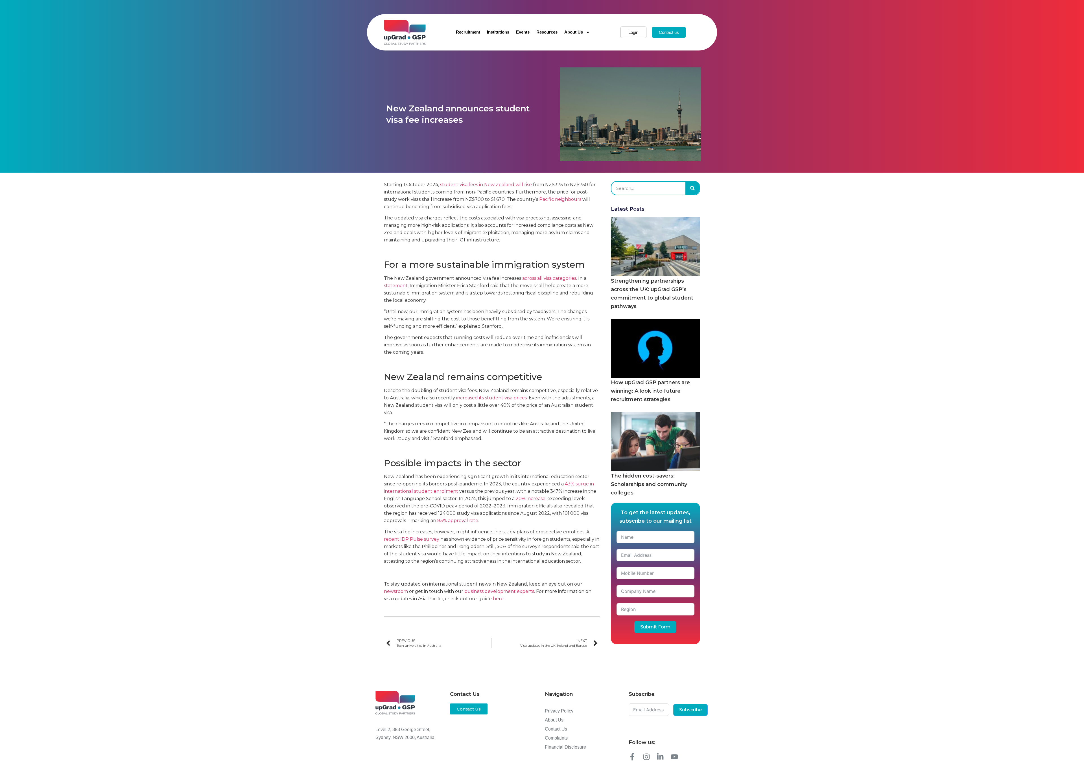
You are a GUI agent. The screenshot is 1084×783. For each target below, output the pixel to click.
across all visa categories (549, 278)
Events (523, 32)
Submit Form (655, 627)
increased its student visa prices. (492, 398)
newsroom (396, 591)
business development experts (499, 591)
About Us (573, 32)
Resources (547, 32)
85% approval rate (457, 520)
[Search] (692, 188)
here (498, 598)
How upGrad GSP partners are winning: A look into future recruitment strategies (650, 391)
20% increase (530, 498)
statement (396, 285)
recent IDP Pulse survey (411, 539)
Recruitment (468, 32)
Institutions (498, 32)
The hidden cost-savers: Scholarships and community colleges (649, 484)
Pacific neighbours (560, 199)
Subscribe (690, 709)
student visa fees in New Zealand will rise (486, 184)
